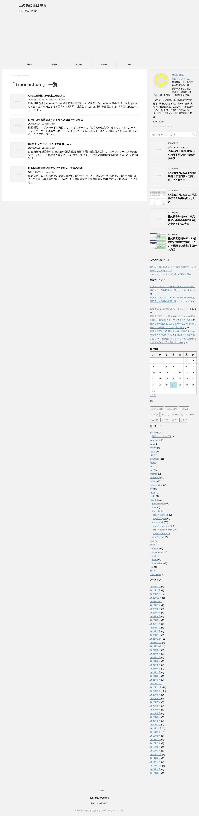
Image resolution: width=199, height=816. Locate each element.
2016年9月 (155, 743)
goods (153, 462)
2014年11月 (156, 754)
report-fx (156, 511)
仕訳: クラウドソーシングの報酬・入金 (50, 144)
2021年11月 (156, 642)
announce (155, 440)
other (154, 507)
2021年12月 (156, 639)
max (154, 414)
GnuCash (154, 459)
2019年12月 (156, 728)
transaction (64, 99)
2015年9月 (155, 747)
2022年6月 (155, 616)
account (154, 432)
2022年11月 (156, 598)
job (151, 466)
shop (56, 99)
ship (152, 541)
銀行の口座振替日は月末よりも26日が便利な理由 (55, 119)
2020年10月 (156, 691)
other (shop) (158, 563)
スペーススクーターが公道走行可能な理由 (170, 274)
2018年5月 (155, 736)
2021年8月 (155, 653)
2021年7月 (155, 657)
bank (152, 444)
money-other (156, 485)
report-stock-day (161, 526)
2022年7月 (155, 612)
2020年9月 (155, 695)
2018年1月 (155, 739)
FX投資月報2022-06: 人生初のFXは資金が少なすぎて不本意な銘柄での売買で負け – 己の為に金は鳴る (173, 339)
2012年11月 (156, 765)
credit (152, 451)
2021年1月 (155, 680)
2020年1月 (155, 724)
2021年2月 (155, 676)
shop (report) (158, 537)
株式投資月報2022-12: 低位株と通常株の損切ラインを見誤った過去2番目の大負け (182, 244)
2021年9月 (155, 650)
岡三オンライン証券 (161, 436)
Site (129, 64)
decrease (157, 409)
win (154, 420)
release (177, 414)
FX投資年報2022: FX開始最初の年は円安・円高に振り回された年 (182, 176)
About (29, 64)
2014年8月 (155, 758)
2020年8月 (155, 698)
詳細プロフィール (180, 79)
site (151, 567)
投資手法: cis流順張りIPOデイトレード (169, 309)
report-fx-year (160, 518)
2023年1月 (155, 590)
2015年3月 (155, 750)
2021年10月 (156, 646)
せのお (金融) (186, 290)
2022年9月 (155, 605)
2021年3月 (155, 672)
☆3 (174, 420)
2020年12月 (156, 683)
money (153, 481)
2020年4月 (155, 713)
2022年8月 (155, 609)
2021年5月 (155, 665)
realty (152, 496)
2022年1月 (155, 635)
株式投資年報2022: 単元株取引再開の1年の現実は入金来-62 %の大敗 (182, 220)
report (54, 64)
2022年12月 (156, 594)
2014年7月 (155, 762)
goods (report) (159, 503)
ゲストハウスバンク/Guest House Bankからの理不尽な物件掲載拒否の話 (182, 153)
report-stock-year (161, 533)
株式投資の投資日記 (99, 803)
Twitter (162, 121)
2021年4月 (155, 668)
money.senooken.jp (162, 126)
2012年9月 (155, 769)
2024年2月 (155, 586)
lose (184, 409)
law (151, 470)
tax (151, 570)
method (104, 64)
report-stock (157, 522)
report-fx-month (161, 515)
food (154, 556)
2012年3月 (155, 773)
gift (151, 455)
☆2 (165, 420)
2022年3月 (155, 627)
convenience (158, 552)
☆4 (184, 420)
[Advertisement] (99, 38)
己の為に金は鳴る (33, 5)
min (165, 414)
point (152, 492)
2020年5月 (155, 709)
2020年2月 (155, 721)
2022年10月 (156, 601)
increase (171, 409)
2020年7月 (155, 702)
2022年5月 (155, 620)
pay (152, 488)
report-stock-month (162, 529)
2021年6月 (155, 661)
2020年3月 (155, 717)
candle (79, 64)
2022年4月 (155, 624)
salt (190, 414)
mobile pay (155, 477)
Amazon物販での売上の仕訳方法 (46, 95)
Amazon (48, 99)
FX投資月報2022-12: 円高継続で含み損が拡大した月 (182, 198)
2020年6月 (155, 706)
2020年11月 (156, 687)
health (155, 559)
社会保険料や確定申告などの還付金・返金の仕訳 (55, 168)
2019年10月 (156, 732)
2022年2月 (155, 631)
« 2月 (153, 395)
